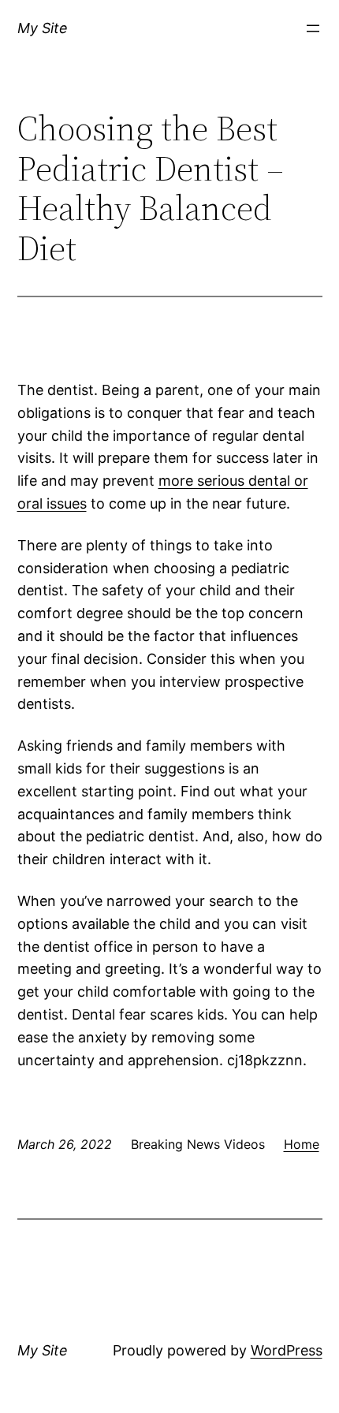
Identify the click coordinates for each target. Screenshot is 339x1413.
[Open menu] (313, 28)
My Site (42, 28)
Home (301, 1144)
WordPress (286, 1350)
